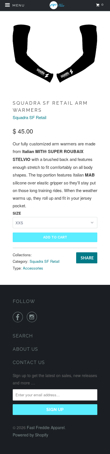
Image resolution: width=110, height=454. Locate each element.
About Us (25, 349)
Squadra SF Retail (29, 117)
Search (23, 336)
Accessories (33, 268)
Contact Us (29, 362)
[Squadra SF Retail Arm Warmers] (55, 53)
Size (17, 213)
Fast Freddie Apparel (46, 427)
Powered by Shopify (30, 435)
